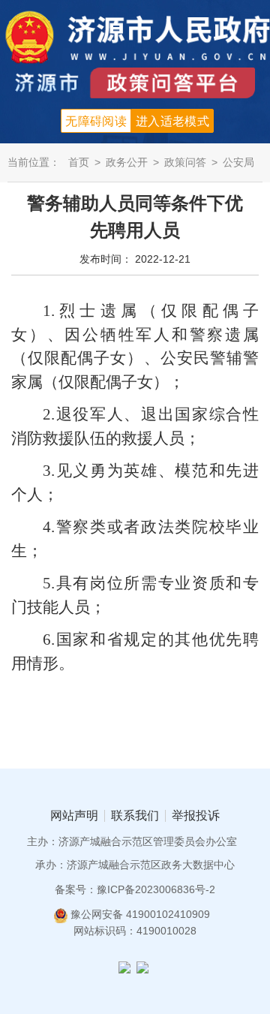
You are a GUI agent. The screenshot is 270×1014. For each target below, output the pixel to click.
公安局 (238, 162)
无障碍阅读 (96, 121)
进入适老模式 (172, 121)
